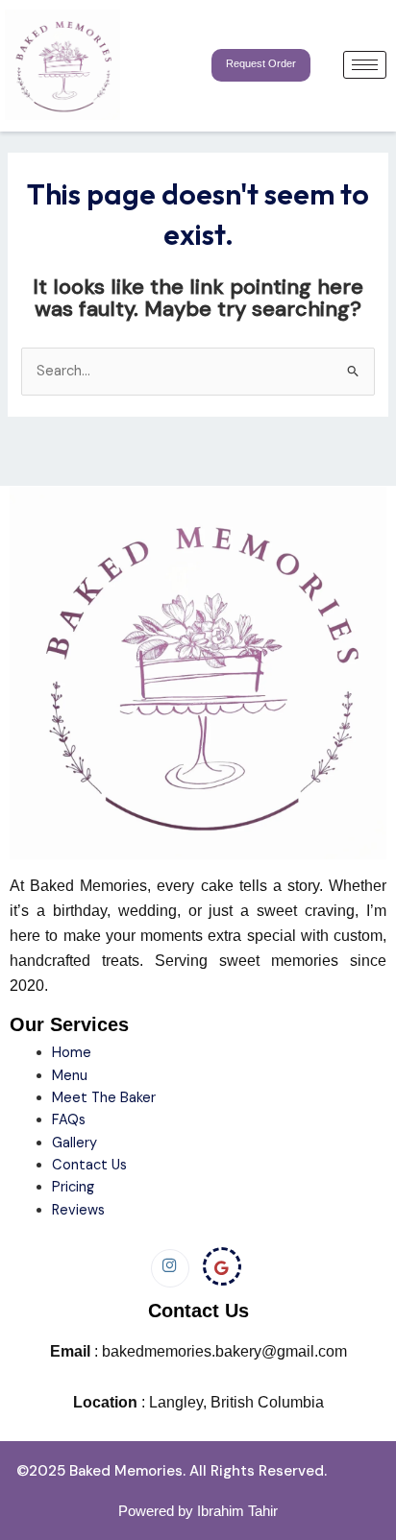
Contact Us (89, 1165)
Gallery (74, 1143)
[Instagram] (170, 1268)
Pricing (73, 1187)
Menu (69, 1076)
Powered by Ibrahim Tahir (198, 1511)
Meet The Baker (104, 1098)
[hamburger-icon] (364, 65)
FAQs (69, 1120)
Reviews (78, 1210)
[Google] (222, 1266)
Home (73, 1053)
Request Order (261, 63)
